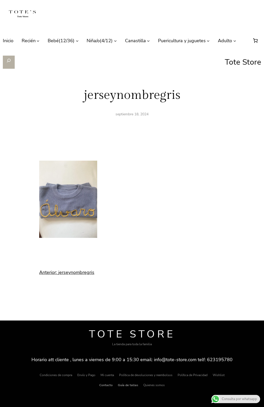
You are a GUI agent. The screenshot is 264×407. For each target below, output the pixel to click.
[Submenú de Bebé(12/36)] (77, 40)
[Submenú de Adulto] (234, 40)
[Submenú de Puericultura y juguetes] (208, 40)
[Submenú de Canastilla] (148, 40)
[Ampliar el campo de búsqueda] (9, 62)
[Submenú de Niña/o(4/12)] (115, 40)
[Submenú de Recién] (38, 40)
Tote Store (132, 334)
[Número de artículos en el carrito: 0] (255, 40)
